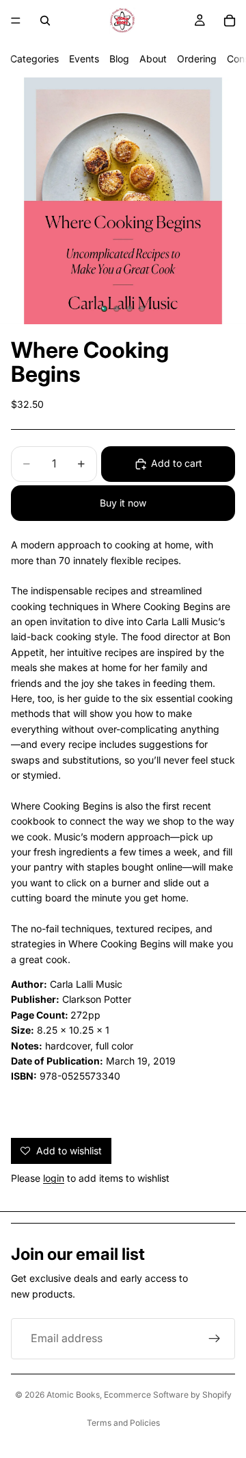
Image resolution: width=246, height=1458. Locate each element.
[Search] (45, 20)
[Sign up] (214, 1338)
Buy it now (123, 503)
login (53, 1178)
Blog (119, 58)
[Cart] (230, 20)
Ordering (197, 58)
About (153, 58)
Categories (34, 58)
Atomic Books (73, 1394)
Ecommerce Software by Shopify (168, 1394)
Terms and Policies (123, 1423)
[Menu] (15, 20)
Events (84, 58)
